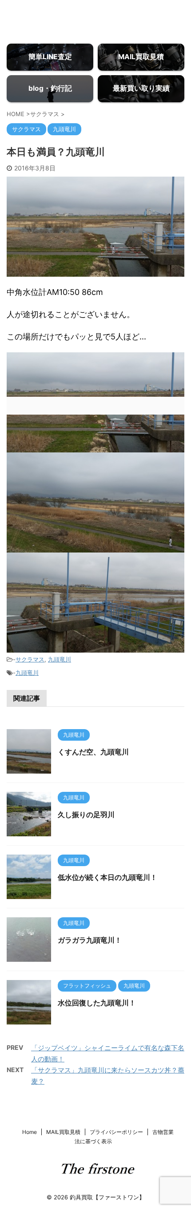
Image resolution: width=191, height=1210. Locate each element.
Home (29, 1132)
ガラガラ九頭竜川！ (90, 940)
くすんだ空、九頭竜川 (93, 751)
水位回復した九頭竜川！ (97, 1002)
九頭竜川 (59, 659)
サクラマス (30, 659)
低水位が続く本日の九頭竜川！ (107, 877)
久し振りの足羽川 (86, 814)
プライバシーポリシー (116, 1132)
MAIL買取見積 (63, 1132)
